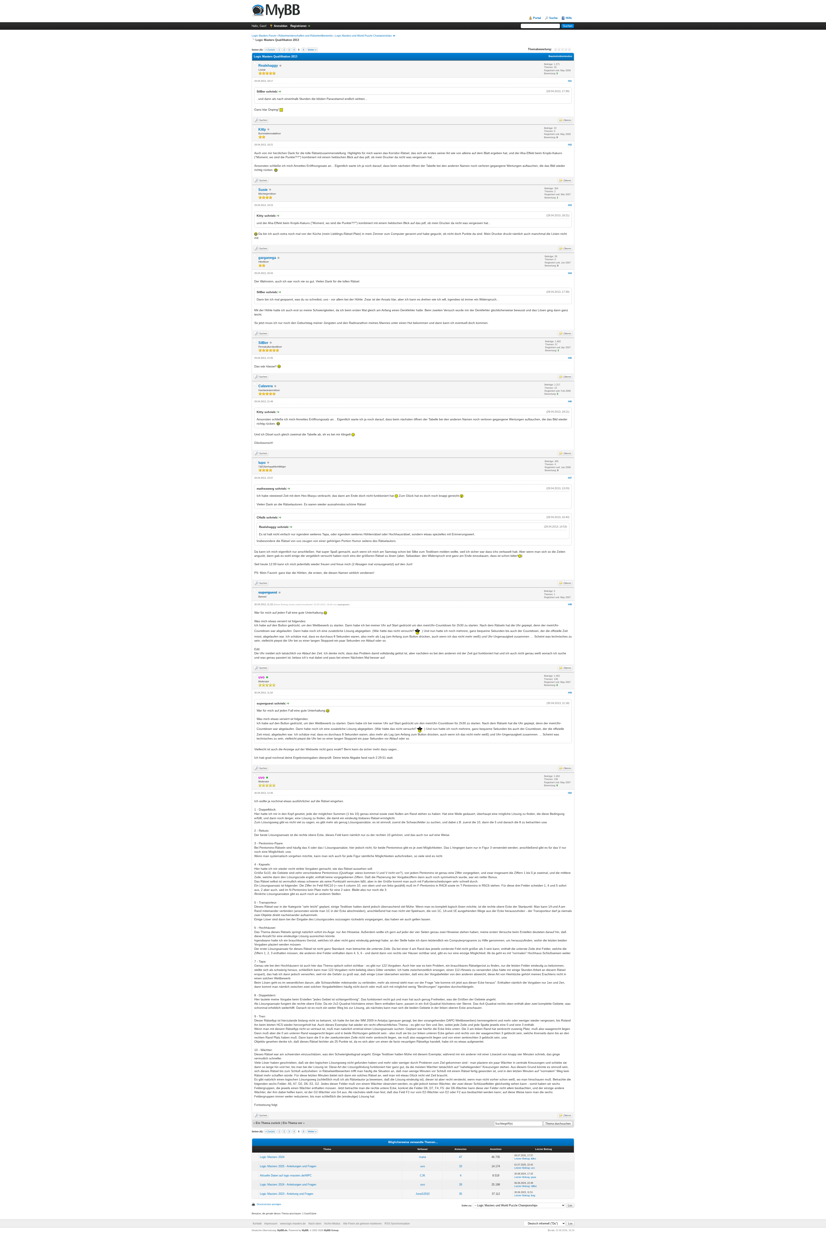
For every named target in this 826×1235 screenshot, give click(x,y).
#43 (570, 205)
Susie (263, 190)
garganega (267, 258)
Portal (537, 18)
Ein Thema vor (292, 1123)
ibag (533, 1195)
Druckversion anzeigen (269, 1204)
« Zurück (270, 49)
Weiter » (312, 49)
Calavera (265, 386)
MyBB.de (282, 1230)
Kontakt (257, 1223)
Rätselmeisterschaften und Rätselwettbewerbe (305, 35)
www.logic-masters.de (293, 1223)
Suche (553, 18)
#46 (570, 401)
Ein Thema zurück (268, 1123)
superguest (343, 604)
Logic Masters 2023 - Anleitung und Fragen (286, 1193)
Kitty (262, 129)
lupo (262, 462)
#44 (570, 273)
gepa (533, 1177)
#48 (570, 604)
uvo (422, 1166)
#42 (570, 144)
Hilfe (569, 18)
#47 (570, 478)
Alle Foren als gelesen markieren (362, 1223)
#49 (570, 692)
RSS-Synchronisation (397, 1223)
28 (460, 1184)
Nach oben (314, 1223)
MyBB (305, 1230)
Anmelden (280, 26)
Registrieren (298, 26)
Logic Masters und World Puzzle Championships (363, 35)
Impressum (270, 1223)
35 (460, 1193)
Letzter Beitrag (522, 1158)
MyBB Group (331, 1230)
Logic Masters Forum (264, 35)
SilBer (263, 343)
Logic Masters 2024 (272, 1157)
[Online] (267, 677)
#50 (570, 793)
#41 (570, 81)
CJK (422, 1175)
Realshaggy (268, 65)
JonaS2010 (423, 1193)
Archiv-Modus (332, 1223)
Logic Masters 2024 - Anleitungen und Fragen (288, 1184)
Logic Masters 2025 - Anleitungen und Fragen (288, 1166)
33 (460, 1166)
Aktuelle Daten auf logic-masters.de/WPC (286, 1175)
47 (460, 1157)
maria (422, 1157)
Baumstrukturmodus (560, 56)
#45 (570, 358)
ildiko (533, 1158)
